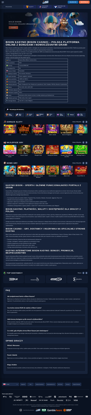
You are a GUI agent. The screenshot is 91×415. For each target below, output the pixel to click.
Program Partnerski (76, 384)
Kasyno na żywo (61, 6)
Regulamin (23, 384)
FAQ (30, 384)
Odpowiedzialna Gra (51, 384)
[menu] (2, 2)
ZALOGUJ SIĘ (73, 2)
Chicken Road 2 (45, 6)
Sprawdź (13, 27)
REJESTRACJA (84, 2)
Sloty (31, 6)
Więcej (79, 273)
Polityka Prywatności (40, 384)
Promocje (67, 384)
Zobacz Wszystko (76, 121)
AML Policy (60, 384)
